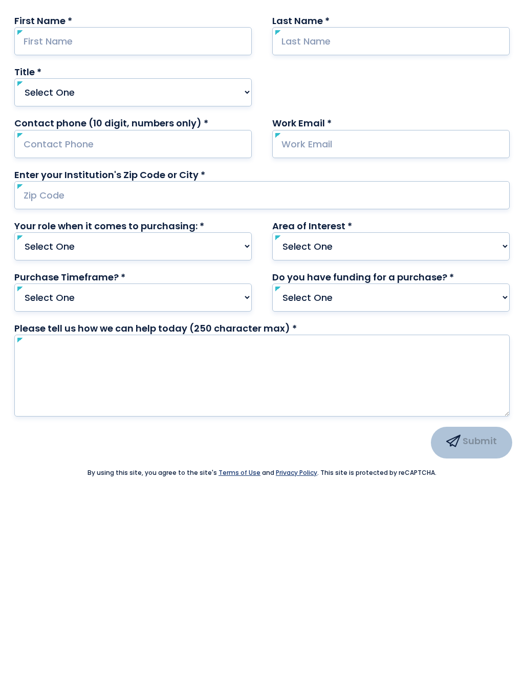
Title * (47, 71)
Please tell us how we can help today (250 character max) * (175, 328)
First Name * (63, 20)
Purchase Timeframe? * (89, 277)
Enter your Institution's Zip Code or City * (109, 174)
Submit (479, 440)
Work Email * (321, 123)
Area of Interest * (331, 226)
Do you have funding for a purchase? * (382, 277)
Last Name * (320, 20)
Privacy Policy (296, 472)
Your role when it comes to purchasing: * (129, 226)
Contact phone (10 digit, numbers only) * (131, 123)
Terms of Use (239, 472)
